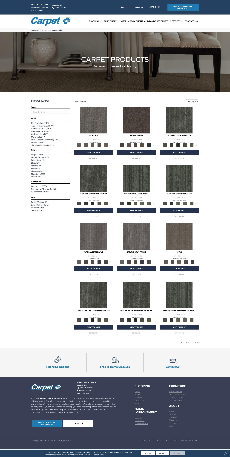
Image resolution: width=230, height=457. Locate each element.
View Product (93, 152)
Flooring (94, 21)
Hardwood (139, 394)
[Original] (106, 262)
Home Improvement (131, 21)
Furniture (110, 21)
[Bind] (136, 178)
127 (189, 343)
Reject (162, 453)
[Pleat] (142, 203)
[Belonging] (93, 237)
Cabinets (138, 418)
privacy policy (62, 454)
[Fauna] (142, 145)
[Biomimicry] (179, 120)
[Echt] (86, 145)
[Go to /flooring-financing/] (57, 362)
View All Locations (37, 11)
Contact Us (191, 21)
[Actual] (93, 120)
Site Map (158, 440)
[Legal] (99, 145)
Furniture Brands (175, 400)
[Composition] (185, 145)
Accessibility (146, 440)
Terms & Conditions (189, 440)
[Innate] (99, 262)
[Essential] (86, 262)
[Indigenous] (93, 262)
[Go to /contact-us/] (172, 362)
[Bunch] (129, 203)
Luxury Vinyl (139, 400)
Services (175, 21)
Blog (171, 426)
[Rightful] (186, 262)
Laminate (138, 397)
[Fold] (135, 203)
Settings (177, 453)
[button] (155, 7)
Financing (139, 7)
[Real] (106, 145)
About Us (125, 7)
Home (33, 30)
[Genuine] (93, 145)
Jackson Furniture (176, 397)
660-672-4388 (60, 8)
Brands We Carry (157, 21)
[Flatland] (149, 145)
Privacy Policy (171, 440)
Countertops (139, 421)
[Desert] (129, 145)
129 (198, 343)
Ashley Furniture (175, 392)
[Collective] (178, 145)
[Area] (136, 120)
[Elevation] (135, 145)
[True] (193, 262)
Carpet (47, 30)
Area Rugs (139, 403)
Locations (173, 417)
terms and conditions (82, 454)
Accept (148, 453)
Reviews (172, 423)
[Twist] (149, 203)
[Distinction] (192, 145)
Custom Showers (141, 424)
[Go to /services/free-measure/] (115, 362)
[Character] (172, 145)
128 (194, 343)
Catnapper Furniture (177, 394)
